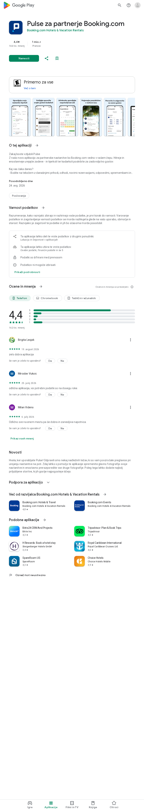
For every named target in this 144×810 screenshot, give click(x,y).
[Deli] (46, 58)
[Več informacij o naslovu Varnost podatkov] (43, 207)
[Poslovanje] (19, 196)
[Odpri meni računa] (137, 5)
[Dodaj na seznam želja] (57, 58)
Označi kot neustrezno (27, 575)
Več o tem (30, 88)
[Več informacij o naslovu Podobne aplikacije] (44, 519)
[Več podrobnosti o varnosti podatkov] (27, 272)
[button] (20, 117)
